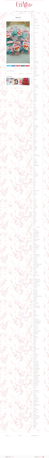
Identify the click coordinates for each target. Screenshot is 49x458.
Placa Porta (34, 358)
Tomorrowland (35, 200)
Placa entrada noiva (35, 361)
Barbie (34, 37)
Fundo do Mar (35, 107)
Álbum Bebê (34, 425)
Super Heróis (34, 193)
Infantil (34, 122)
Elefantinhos (34, 90)
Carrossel (34, 57)
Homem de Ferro (35, 119)
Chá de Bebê (34, 72)
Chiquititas (34, 65)
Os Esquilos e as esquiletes (36, 155)
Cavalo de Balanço (35, 61)
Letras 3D (34, 325)
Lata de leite (34, 314)
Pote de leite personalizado (36, 375)
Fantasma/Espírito (35, 94)
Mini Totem (34, 344)
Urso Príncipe (35, 212)
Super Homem (35, 194)
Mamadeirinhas (35, 336)
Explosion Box (35, 300)
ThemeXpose (39, 456)
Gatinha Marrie (35, 111)
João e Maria (34, 129)
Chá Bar (34, 69)
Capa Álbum (34, 268)
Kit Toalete (34, 312)
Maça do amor (35, 340)
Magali (34, 132)
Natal (34, 151)
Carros (34, 54)
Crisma (34, 82)
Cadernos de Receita (35, 247)
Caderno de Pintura (35, 244)
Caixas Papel (34, 261)
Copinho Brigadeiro (35, 290)
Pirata (34, 168)
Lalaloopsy (34, 130)
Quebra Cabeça (35, 379)
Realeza (34, 180)
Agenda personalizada (36, 233)
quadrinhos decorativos (36, 415)
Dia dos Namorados (35, 86)
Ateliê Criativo (12, 70)
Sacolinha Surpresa (35, 383)
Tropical (34, 204)
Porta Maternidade (35, 372)
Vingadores (34, 215)
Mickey (34, 137)
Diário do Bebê (35, 297)
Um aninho (34, 208)
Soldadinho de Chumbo (36, 190)
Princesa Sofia (35, 176)
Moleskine (34, 350)
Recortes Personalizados (36, 380)
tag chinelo (34, 419)
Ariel (33, 30)
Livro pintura (34, 329)
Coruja (34, 80)
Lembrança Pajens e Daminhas (37, 322)
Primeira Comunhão (35, 173)
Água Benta (34, 422)
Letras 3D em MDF (35, 326)
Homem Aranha (35, 118)
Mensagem (34, 136)
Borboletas (34, 44)
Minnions (34, 143)
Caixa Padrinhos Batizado (36, 254)
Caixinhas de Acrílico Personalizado (37, 264)
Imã (33, 308)
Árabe (34, 225)
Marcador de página (35, 337)
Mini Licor (34, 343)
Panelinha (34, 351)
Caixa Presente (35, 257)
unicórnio (34, 223)
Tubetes (34, 393)
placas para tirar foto (35, 412)
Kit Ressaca (34, 311)
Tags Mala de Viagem (35, 390)
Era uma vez (34, 93)
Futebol (34, 108)
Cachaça (34, 50)
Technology (25, 11)
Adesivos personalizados (36, 232)
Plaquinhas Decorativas (36, 365)
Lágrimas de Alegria (35, 332)
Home (14, 11)
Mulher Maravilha (35, 147)
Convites (34, 289)
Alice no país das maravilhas (36, 25)
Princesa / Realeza (35, 175)
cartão (34, 407)
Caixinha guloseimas (35, 262)
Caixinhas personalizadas (36, 265)
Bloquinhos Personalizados (36, 239)
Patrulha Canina (35, 161)
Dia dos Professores (35, 87)
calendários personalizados (36, 404)
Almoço (34, 26)
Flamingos (34, 101)
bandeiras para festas (35, 401)
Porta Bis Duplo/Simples (36, 369)
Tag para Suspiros (35, 387)
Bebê (34, 40)
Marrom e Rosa (35, 133)
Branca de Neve (35, 47)
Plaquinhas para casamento (36, 368)
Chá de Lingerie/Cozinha (36, 75)
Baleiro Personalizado (35, 236)
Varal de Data (35, 394)
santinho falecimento (35, 418)
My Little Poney (35, 148)
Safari (34, 183)
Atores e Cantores (35, 32)
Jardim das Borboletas (36, 126)
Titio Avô (34, 198)
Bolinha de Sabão (35, 240)
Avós (34, 36)
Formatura (34, 104)
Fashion (29, 11)
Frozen (34, 105)
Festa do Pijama (35, 100)
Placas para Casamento (36, 362)
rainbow (34, 222)
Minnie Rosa (34, 140)
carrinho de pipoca (35, 405)
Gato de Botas (35, 112)
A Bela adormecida (35, 19)
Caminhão (34, 51)
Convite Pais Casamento (36, 282)
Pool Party (34, 172)
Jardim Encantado (35, 125)
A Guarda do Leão (35, 22)
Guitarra (34, 115)
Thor (33, 197)
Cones (34, 276)
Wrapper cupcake (35, 400)
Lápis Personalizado (35, 333)
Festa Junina (34, 97)
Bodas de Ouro (35, 43)
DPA (33, 83)
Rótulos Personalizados (36, 382)
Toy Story (34, 201)
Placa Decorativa (35, 357)
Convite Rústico (35, 287)
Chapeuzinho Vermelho (36, 62)
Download (32, 11)
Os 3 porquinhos (35, 154)
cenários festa (35, 408)
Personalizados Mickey (36, 165)
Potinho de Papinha (35, 376)
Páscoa (34, 179)
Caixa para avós (35, 258)
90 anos (34, 18)
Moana (34, 144)
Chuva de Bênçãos (35, 68)
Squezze (34, 386)
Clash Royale (34, 79)
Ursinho (34, 211)
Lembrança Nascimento (36, 319)
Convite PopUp (35, 286)
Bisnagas (34, 237)
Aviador (34, 33)
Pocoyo (34, 169)
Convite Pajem (35, 283)
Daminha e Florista (35, 294)
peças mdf (34, 411)
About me (17, 11)
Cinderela (34, 76)
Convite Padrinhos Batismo (36, 279)
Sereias (34, 186)
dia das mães (34, 219)
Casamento (34, 58)
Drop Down (20, 11)
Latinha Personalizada (35, 315)
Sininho (34, 187)
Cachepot (34, 243)
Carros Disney (35, 55)
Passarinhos (34, 158)
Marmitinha (34, 339)
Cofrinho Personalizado (36, 275)
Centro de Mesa (35, 272)
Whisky (34, 218)
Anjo (33, 29)
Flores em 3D (35, 301)
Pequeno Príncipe (35, 162)
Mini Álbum (34, 347)
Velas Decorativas (35, 397)
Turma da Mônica (35, 205)
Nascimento (34, 150)
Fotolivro (34, 304)
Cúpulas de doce (35, 293)
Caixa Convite (34, 251)
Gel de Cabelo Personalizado (36, 307)
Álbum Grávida (35, 426)
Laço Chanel (34, 318)
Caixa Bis (34, 250)
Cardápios (34, 269)
